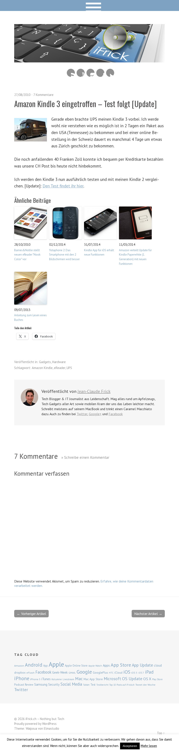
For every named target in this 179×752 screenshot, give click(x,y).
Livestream (68, 679)
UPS (69, 368)
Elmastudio (51, 728)
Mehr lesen (149, 746)
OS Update (132, 678)
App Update (142, 665)
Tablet (86, 684)
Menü (89, 5)
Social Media (71, 684)
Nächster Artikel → (148, 613)
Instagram (90, 73)
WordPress (49, 724)
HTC (111, 672)
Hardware (59, 362)
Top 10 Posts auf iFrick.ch (121, 684)
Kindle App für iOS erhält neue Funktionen (99, 252)
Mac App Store (93, 679)
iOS (126, 672)
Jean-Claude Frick (93, 391)
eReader (59, 368)
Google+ (95, 414)
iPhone (21, 678)
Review (29, 685)
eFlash (30, 672)
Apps (106, 665)
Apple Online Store (76, 665)
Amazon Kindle (42, 368)
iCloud (118, 672)
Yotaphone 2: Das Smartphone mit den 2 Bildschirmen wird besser (64, 254)
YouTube (81, 73)
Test (92, 684)
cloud (158, 665)
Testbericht (102, 684)
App (45, 665)
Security (54, 684)
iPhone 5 (35, 679)
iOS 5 (134, 672)
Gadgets (45, 362)
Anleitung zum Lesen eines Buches (30, 317)
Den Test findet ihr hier (63, 186)
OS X (147, 678)
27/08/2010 (22, 95)
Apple (56, 664)
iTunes (46, 679)
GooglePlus (100, 672)
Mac (79, 678)
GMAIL (72, 672)
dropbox (20, 672)
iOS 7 (141, 672)
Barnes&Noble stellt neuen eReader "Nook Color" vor (27, 254)
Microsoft (112, 678)
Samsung (40, 684)
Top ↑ (161, 733)
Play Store (157, 679)
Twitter (110, 73)
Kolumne (57, 679)
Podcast (19, 685)
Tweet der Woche (145, 684)
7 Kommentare (43, 95)
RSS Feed (71, 73)
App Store (121, 665)
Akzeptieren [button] (130, 746)
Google (84, 671)
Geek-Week (60, 672)
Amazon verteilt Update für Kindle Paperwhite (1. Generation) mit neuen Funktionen (135, 257)
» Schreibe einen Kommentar (85, 457)
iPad (149, 672)
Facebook (100, 73)
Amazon (19, 665)
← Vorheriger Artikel (31, 613)
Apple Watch (95, 665)
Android (33, 664)
